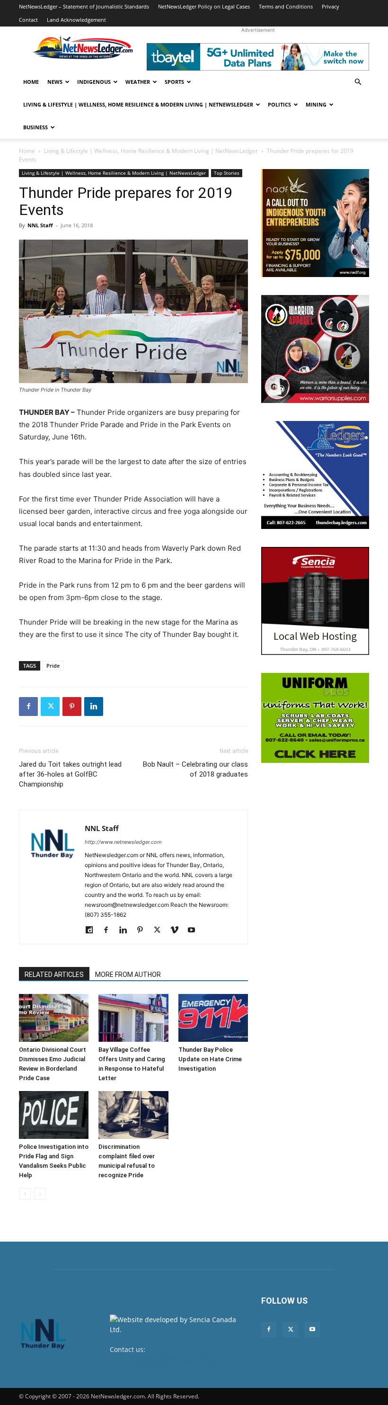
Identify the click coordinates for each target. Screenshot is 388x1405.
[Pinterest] (71, 706)
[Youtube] (195, 930)
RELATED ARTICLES (54, 974)
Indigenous (94, 81)
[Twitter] (50, 706)
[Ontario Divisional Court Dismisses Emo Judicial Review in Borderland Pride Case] (53, 1018)
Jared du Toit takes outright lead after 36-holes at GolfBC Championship (70, 774)
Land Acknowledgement (76, 19)
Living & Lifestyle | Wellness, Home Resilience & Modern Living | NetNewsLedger (138, 104)
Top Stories (226, 173)
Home (31, 81)
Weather (137, 81)
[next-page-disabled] (40, 1194)
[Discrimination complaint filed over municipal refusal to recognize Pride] (133, 1115)
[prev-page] (25, 1194)
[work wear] (315, 349)
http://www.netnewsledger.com (123, 842)
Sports (174, 81)
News (54, 81)
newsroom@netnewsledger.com (161, 1359)
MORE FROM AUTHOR (128, 974)
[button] (357, 82)
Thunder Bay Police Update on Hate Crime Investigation (210, 1059)
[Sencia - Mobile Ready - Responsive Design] (315, 601)
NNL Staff (40, 225)
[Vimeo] (177, 930)
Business (35, 127)
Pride (53, 665)
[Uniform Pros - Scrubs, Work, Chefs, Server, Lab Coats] (315, 718)
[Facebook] (28, 706)
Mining (316, 104)
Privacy (330, 6)
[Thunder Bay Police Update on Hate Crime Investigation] (213, 1018)
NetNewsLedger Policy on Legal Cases (204, 6)
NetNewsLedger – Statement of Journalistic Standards (84, 6)
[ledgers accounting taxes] (315, 475)
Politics (279, 104)
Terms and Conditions (286, 6)
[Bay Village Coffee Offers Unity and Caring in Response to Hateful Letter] (133, 1018)
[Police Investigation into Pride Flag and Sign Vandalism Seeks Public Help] (53, 1115)
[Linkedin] (93, 706)
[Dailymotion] (92, 930)
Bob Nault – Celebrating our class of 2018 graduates (195, 769)
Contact (28, 19)
